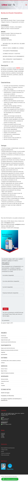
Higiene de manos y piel (5, 339)
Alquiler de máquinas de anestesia (7, 373)
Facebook (3, 433)
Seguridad (3, 352)
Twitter (2, 435)
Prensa (2, 383)
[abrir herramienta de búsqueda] (14, 5)
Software (3, 362)
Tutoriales (3, 385)
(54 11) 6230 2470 (5, 418)
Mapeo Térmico (4, 370)
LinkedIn (2, 436)
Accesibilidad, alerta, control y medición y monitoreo (11, 360)
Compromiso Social (5, 381)
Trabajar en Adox (4, 449)
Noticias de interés (4, 379)
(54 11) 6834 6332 (6, 424)
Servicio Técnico (4, 368)
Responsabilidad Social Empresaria (8, 447)
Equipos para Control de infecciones (8, 348)
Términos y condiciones (5, 453)
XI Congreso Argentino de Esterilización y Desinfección (11, 399)
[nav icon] (26, 4)
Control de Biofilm (4, 337)
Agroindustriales (4, 354)
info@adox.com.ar (4, 415)
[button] (9, 479)
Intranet (2, 451)
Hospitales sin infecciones (7, 395)
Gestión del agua (5, 392)
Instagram (3, 434)
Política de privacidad (5, 455)
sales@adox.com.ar (20, 224)
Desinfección (3, 335)
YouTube (2, 437)
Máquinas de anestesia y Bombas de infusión (9, 350)
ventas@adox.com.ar (9, 222)
